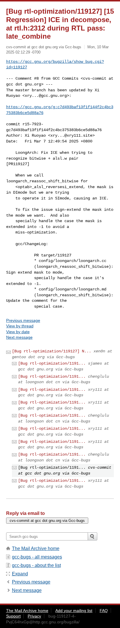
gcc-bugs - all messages (37, 556)
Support (13, 616)
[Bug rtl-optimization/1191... (52, 363)
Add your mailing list (73, 610)
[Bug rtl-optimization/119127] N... (51, 351)
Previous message (23, 320)
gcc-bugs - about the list (36, 565)
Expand (20, 573)
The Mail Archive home (35, 548)
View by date (18, 331)
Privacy (34, 616)
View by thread (19, 326)
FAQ (104, 610)
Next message (19, 337)
